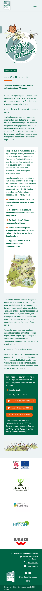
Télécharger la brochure (23, 401)
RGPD (28, 581)
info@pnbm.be (15, 390)
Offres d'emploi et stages (28, 577)
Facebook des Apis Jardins (19, 415)
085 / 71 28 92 (33, 563)
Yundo (29, 587)
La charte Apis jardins (21, 408)
